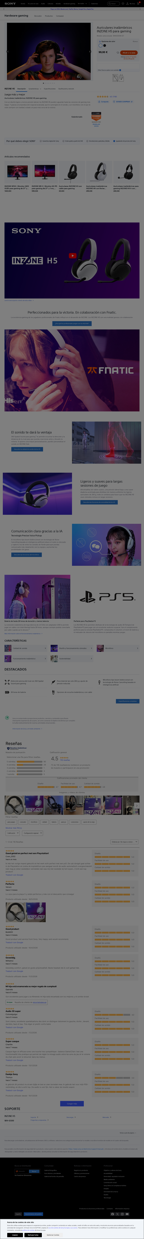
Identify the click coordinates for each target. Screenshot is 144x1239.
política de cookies (28, 1230)
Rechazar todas (33, 1235)
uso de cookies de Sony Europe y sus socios (62, 1228)
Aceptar (15, 1235)
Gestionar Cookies (53, 1235)
